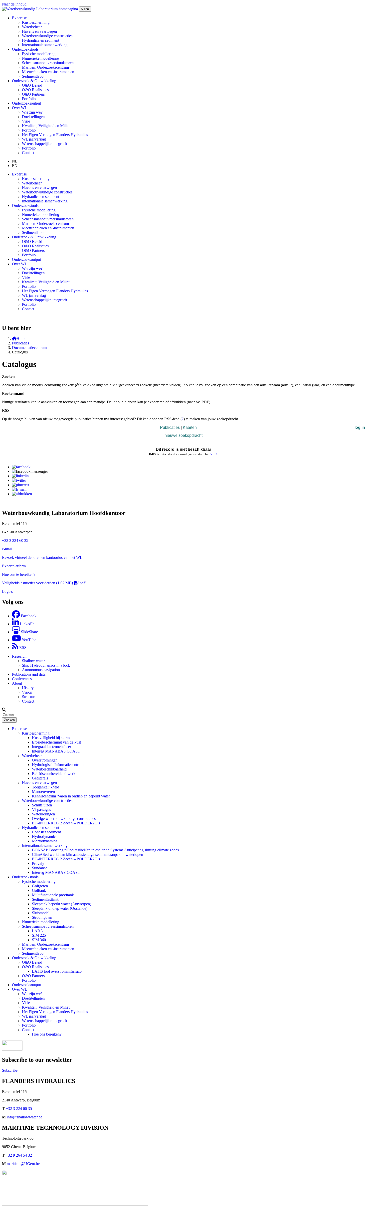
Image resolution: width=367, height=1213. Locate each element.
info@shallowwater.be (24, 1117)
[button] (4, 710)
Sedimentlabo (32, 76)
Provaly (38, 863)
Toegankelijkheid (45, 787)
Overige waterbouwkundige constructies (64, 818)
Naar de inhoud (14, 4)
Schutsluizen (42, 805)
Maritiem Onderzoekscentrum (45, 67)
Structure (29, 697)
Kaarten (190, 427)
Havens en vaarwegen (39, 31)
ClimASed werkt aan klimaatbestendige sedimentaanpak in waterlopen (87, 854)
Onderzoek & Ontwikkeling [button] (34, 81)
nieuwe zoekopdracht (183, 435)
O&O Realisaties (35, 90)
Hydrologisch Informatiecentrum (57, 764)
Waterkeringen (43, 814)
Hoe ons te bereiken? (18, 574)
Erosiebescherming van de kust (56, 742)
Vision (27, 692)
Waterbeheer (32, 27)
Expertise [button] (19, 18)
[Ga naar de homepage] (40, 9)
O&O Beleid (32, 85)
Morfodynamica (44, 841)
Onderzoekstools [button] (25, 49)
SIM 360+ (40, 940)
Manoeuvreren (43, 791)
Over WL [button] (19, 108)
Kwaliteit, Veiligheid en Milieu (46, 126)
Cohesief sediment (46, 832)
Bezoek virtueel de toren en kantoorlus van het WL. (42, 557)
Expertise (19, 729)
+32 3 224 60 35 (15, 540)
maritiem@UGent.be (23, 1164)
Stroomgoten (42, 917)
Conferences (22, 679)
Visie (26, 121)
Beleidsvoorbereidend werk (53, 773)
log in (360, 427)
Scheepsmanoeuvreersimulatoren (48, 63)
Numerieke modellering (40, 58)
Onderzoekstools (25, 877)
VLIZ (213, 454)
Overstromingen (44, 760)
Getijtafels (40, 778)
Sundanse (39, 868)
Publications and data (28, 674)
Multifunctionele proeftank (53, 895)
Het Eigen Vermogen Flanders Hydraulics (55, 135)
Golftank (39, 890)
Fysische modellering (38, 54)
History (28, 688)
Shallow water (33, 661)
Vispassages (41, 809)
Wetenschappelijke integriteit (44, 144)
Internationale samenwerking (44, 45)
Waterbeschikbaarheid (49, 769)
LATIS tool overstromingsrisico (57, 971)
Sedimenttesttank (45, 899)
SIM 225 (39, 935)
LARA (37, 931)
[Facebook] (21, 467)
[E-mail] (19, 489)
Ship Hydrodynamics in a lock (46, 665)
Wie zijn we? (32, 112)
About (17, 683)
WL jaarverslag (34, 139)
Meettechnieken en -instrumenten (48, 72)
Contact (28, 153)
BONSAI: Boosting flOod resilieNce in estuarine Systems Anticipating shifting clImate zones (105, 850)
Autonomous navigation (41, 670)
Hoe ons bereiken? (46, 1034)
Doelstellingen (33, 117)
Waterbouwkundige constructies (47, 36)
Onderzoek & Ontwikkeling (34, 958)
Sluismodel (40, 913)
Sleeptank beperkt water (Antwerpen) (61, 904)
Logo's (7, 591)
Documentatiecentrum (29, 347)
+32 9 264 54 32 (19, 1155)
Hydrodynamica (44, 836)
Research (19, 656)
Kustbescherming (35, 22)
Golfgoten (40, 886)
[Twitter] (19, 480)
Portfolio (29, 99)
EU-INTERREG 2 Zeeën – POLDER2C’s (66, 823)
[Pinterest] (20, 485)
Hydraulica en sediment (40, 40)
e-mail (7, 549)
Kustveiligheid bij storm (51, 738)
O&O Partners (33, 94)
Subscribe (9, 1070)
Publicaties (20, 343)
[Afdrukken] (22, 494)
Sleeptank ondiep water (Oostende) (59, 908)
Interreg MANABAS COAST (56, 751)
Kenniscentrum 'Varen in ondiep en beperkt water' (71, 796)
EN (14, 165)
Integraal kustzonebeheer (51, 747)
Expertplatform (14, 566)
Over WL (19, 989)
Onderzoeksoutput (26, 103)
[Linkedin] (20, 476)
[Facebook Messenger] (30, 471)
